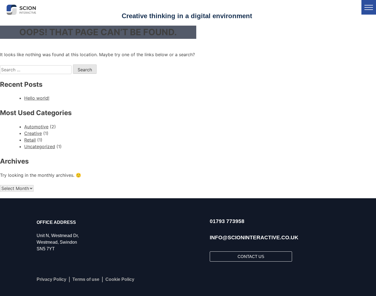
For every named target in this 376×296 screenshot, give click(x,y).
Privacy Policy (51, 279)
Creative (33, 133)
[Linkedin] (230, 279)
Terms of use (85, 279)
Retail (30, 140)
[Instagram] (217, 279)
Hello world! (36, 98)
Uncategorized (39, 146)
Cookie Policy (119, 279)
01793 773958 (227, 221)
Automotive (36, 126)
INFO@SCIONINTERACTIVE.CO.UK (254, 237)
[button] (368, 7)
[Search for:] (36, 69)
